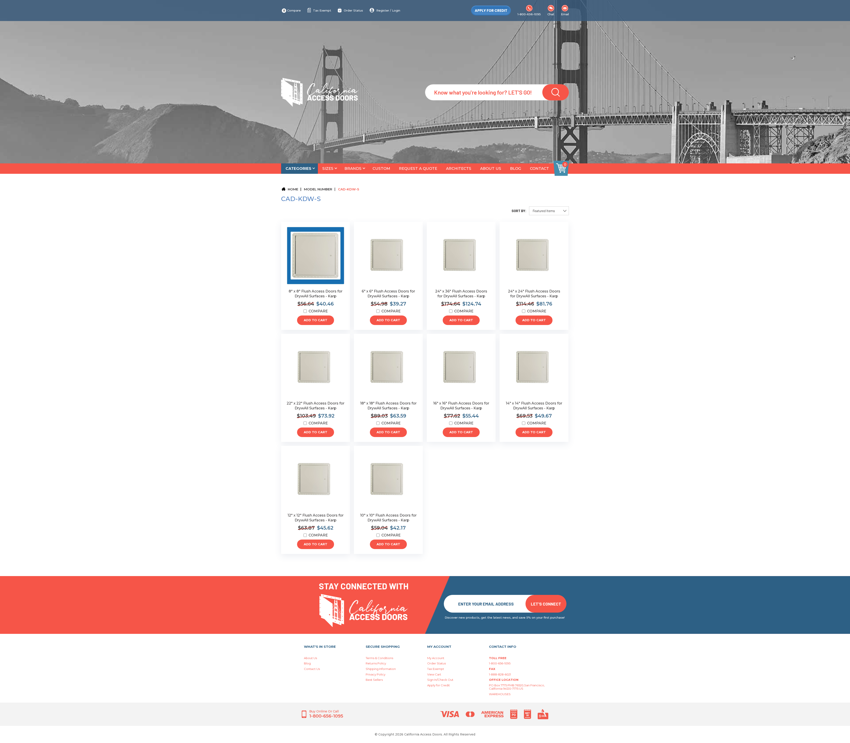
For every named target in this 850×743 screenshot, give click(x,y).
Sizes (327, 168)
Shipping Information (381, 669)
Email (565, 14)
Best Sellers (374, 679)
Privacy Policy (375, 674)
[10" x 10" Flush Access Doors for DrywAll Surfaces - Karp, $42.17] (388, 479)
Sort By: (519, 211)
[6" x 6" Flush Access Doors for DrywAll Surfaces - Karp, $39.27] (388, 255)
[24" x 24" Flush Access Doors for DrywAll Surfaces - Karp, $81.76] (534, 255)
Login (396, 10)
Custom (381, 168)
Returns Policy (376, 663)
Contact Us (312, 669)
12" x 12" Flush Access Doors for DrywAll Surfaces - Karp (316, 517)
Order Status (353, 10)
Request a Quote (418, 168)
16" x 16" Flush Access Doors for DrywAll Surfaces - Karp (461, 405)
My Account (435, 658)
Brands (352, 168)
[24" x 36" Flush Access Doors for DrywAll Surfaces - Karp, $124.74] (461, 255)
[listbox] (549, 210)
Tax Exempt (322, 10)
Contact (539, 168)
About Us (490, 168)
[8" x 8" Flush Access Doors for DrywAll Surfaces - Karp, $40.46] (315, 255)
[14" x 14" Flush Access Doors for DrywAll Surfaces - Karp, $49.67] (534, 367)
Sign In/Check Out (440, 679)
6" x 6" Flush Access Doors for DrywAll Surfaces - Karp (388, 293)
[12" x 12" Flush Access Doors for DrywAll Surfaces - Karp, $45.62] (315, 479)
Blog (515, 168)
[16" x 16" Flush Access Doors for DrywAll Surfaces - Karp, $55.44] (461, 367)
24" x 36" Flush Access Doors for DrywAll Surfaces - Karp (461, 293)
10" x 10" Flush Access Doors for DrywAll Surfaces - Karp (388, 517)
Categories (298, 168)
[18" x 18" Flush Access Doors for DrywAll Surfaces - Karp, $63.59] (388, 367)
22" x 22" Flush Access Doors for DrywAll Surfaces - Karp (315, 405)
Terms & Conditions (379, 658)
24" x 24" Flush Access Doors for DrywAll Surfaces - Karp (534, 293)
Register (382, 10)
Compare (292, 10)
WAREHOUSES (500, 694)
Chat (550, 14)
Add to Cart (315, 320)
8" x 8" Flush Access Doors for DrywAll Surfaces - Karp (315, 293)
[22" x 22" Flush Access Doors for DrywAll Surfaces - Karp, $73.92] (315, 367)
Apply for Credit (438, 685)
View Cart (434, 674)
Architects (458, 168)
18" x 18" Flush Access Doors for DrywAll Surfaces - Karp (388, 405)
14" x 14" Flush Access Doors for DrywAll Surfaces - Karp (534, 405)
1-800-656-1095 (529, 14)
